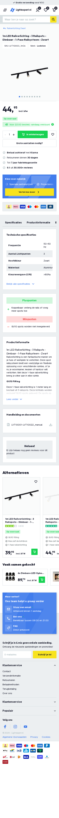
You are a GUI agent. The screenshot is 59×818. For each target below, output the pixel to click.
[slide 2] (22, 96)
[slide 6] (32, 96)
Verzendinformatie (12, 675)
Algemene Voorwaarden (15, 737)
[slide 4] (27, 96)
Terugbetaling (9, 688)
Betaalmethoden (11, 684)
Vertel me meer (27, 192)
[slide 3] (24, 96)
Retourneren (9, 680)
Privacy (34, 737)
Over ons (7, 693)
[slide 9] (39, 96)
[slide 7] (34, 96)
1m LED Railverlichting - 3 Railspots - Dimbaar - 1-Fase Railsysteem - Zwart (19, 520)
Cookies (46, 737)
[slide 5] (29, 96)
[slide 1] (19, 96)
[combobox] (26, 19)
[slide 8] (37, 96)
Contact (7, 671)
